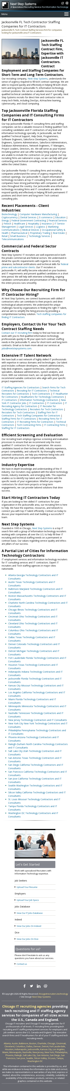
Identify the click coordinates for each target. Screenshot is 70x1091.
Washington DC (35, 1061)
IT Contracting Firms (54, 424)
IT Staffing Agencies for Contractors (21, 387)
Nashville (27, 1052)
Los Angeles (59, 1049)
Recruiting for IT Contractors (32, 390)
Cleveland (9, 1046)
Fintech (7, 223)
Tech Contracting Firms (29, 424)
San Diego (55, 1055)
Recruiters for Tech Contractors (46, 409)
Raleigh (18, 1055)
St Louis (52, 1058)
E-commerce (46, 217)
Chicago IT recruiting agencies (26, 1006)
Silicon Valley (40, 1058)
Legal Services (25, 226)
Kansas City (46, 1049)
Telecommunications (13, 239)
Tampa (59, 1058)
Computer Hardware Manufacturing (38, 214)
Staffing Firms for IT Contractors (19, 418)
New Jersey (38, 1052)
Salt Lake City (29, 1055)
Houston (9, 1049)
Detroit (45, 1046)
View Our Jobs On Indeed (29, 925)
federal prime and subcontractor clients (35, 266)
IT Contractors (9, 399)
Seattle (29, 1058)
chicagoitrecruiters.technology (53, 993)
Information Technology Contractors (39, 399)
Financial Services (58, 220)
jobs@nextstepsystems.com (16, 348)
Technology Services (39, 236)
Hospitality (33, 223)
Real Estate (59, 232)
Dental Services (28, 217)
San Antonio (43, 1055)
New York (49, 1052)
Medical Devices (30, 229)
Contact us (22, 963)
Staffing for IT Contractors (15, 428)
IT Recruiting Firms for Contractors (35, 421)
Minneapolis (15, 1052)
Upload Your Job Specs (28, 900)
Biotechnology (9, 214)
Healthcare (19, 223)
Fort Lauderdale (57, 1046)
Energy (5, 220)
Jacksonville (33, 1049)
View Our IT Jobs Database (30, 913)
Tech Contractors (41, 393)
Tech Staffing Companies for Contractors (38, 415)
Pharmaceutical (19, 232)
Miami (5, 1052)
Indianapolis (20, 1049)
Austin (15, 1043)
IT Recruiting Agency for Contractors (34, 404)
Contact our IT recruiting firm (17, 332)
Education (60, 217)
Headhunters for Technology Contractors (42, 396)
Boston (32, 1043)
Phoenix (9, 1055)
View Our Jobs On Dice (27, 938)
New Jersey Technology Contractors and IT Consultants (37, 720)
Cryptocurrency (10, 217)
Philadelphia (61, 1052)
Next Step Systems (38, 78)
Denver (37, 1046)
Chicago (51, 1043)
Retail (4, 236)
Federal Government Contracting (28, 220)
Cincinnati (61, 1043)
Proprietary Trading (40, 232)
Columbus (20, 1046)
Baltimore (23, 1043)
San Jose (20, 1058)
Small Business (18, 236)
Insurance (47, 223)
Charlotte (41, 1043)
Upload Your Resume (27, 887)
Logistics (40, 226)
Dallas (29, 1046)
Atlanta (7, 1043)
